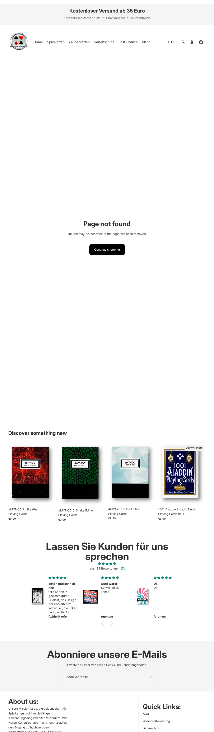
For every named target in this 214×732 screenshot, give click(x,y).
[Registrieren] (150, 676)
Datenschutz (151, 728)
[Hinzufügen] (49, 499)
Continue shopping (107, 249)
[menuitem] (146, 41)
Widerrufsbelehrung (156, 721)
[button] (104, 624)
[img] (107, 563)
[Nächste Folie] (51, 474)
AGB (146, 714)
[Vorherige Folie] (13, 474)
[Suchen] (183, 42)
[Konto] (191, 42)
